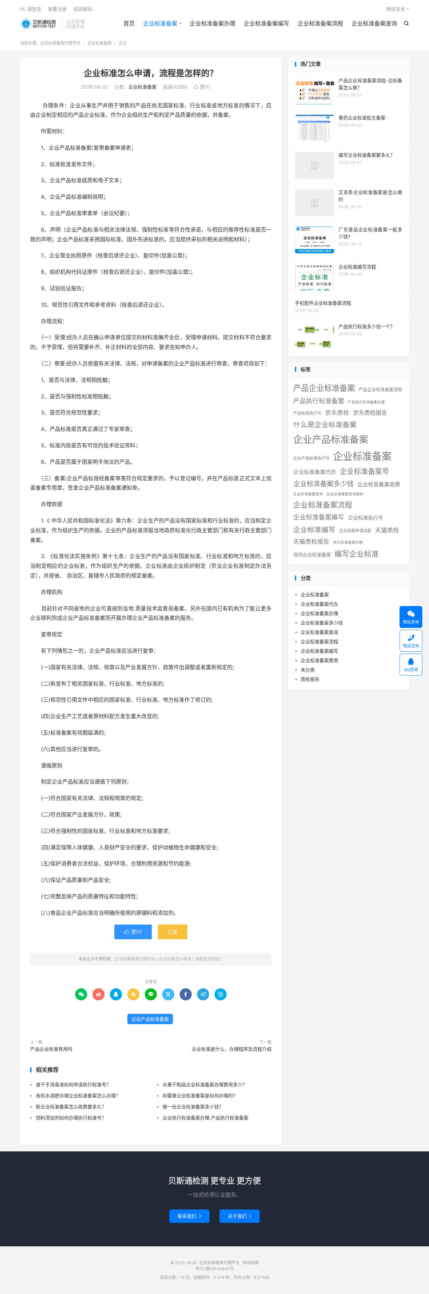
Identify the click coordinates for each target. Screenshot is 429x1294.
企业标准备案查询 (374, 23)
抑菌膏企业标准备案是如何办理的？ (200, 1095)
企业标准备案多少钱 (323, 484)
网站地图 (251, 1262)
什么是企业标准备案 (325, 424)
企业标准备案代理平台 (39, 23)
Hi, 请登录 (30, 9)
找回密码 (82, 9)
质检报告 (310, 679)
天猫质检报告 (311, 541)
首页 (129, 23)
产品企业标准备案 (324, 388)
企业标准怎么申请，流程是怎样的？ (151, 73)
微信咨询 (395, 9)
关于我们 (239, 1216)
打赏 (172, 932)
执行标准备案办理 (348, 542)
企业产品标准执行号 (311, 458)
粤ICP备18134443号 (214, 1268)
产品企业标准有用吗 (51, 1049)
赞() (202, 87)
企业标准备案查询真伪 (344, 494)
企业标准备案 (160, 23)
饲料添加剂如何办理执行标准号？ (71, 1118)
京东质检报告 (370, 412)
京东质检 (337, 412)
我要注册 (57, 9)
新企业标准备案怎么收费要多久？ (71, 1106)
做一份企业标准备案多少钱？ (193, 1106)
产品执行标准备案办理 (366, 402)
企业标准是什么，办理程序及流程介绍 (231, 1049)
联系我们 (189, 1216)
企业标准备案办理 (212, 23)
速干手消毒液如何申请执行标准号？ (73, 1084)
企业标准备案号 (364, 471)
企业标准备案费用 (319, 660)
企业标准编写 (314, 530)
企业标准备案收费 (378, 484)
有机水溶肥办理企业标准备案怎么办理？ (78, 1095)
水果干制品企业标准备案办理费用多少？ (205, 1084)
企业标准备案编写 (266, 23)
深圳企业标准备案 (312, 554)
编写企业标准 (356, 553)
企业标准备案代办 (314, 472)
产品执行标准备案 (318, 401)
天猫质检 (387, 530)
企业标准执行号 (365, 517)
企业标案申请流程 (355, 530)
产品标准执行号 (307, 413)
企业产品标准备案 (150, 1019)
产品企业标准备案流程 (380, 389)
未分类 (308, 670)
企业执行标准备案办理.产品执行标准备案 (205, 1118)
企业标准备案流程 (320, 23)
